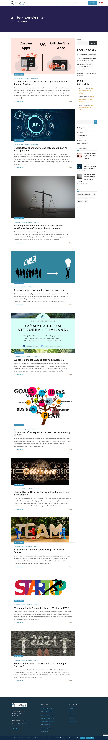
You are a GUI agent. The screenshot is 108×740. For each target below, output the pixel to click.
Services (63, 3)
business (80, 194)
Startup (79, 138)
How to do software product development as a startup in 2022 (42, 433)
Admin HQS (27, 78)
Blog (70, 3)
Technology (80, 140)
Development (18, 656)
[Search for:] (87, 122)
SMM (79, 198)
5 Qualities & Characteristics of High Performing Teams (39, 551)
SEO (94, 194)
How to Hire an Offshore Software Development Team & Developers (42, 493)
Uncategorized (19, 74)
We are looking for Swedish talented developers (39, 360)
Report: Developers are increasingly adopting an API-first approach (41, 149)
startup (92, 198)
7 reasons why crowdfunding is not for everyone (39, 290)
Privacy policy (90, 737)
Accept (82, 737)
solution (85, 198)
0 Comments (34, 78)
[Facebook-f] (13, 728)
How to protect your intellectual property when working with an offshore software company (38, 227)
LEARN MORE (19, 101)
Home (56, 3)
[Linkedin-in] (16, 728)
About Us (76, 3)
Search (79, 39)
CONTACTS (92, 3)
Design (79, 132)
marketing (88, 194)
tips (86, 201)
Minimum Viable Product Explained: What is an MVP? (41, 608)
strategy (80, 201)
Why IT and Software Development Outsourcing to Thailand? (40, 664)
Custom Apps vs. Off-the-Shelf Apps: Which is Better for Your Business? (42, 83)
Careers (83, 3)
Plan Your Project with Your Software (86, 90)
